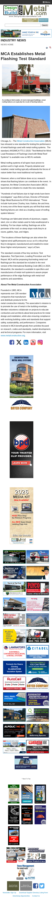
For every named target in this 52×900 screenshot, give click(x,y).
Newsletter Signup (30, 20)
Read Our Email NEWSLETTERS (13, 886)
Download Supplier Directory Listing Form (33, 893)
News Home (7, 45)
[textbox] (23, 25)
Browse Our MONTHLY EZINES (26, 886)
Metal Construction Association (31, 141)
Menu (47, 2)
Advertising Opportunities (21, 896)
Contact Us (36, 896)
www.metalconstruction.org (13, 335)
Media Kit (43, 20)
